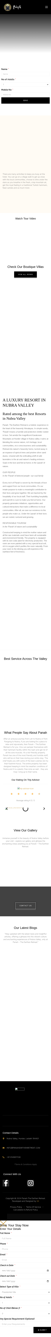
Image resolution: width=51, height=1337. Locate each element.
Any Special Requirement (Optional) (17, 1319)
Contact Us (25, 906)
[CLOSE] (3, 1217)
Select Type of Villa (9, 1286)
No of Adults (8, 79)
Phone (3, 1244)
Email (3, 1254)
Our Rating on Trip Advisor (26, 780)
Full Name (5, 1233)
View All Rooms (25, 274)
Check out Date (7, 1276)
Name (4, 69)
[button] (6, 808)
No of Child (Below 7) (10, 1308)
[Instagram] (30, 1183)
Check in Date (7, 1265)
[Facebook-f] (6, 1183)
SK (38, 1201)
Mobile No (6, 90)
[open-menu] (46, 7)
